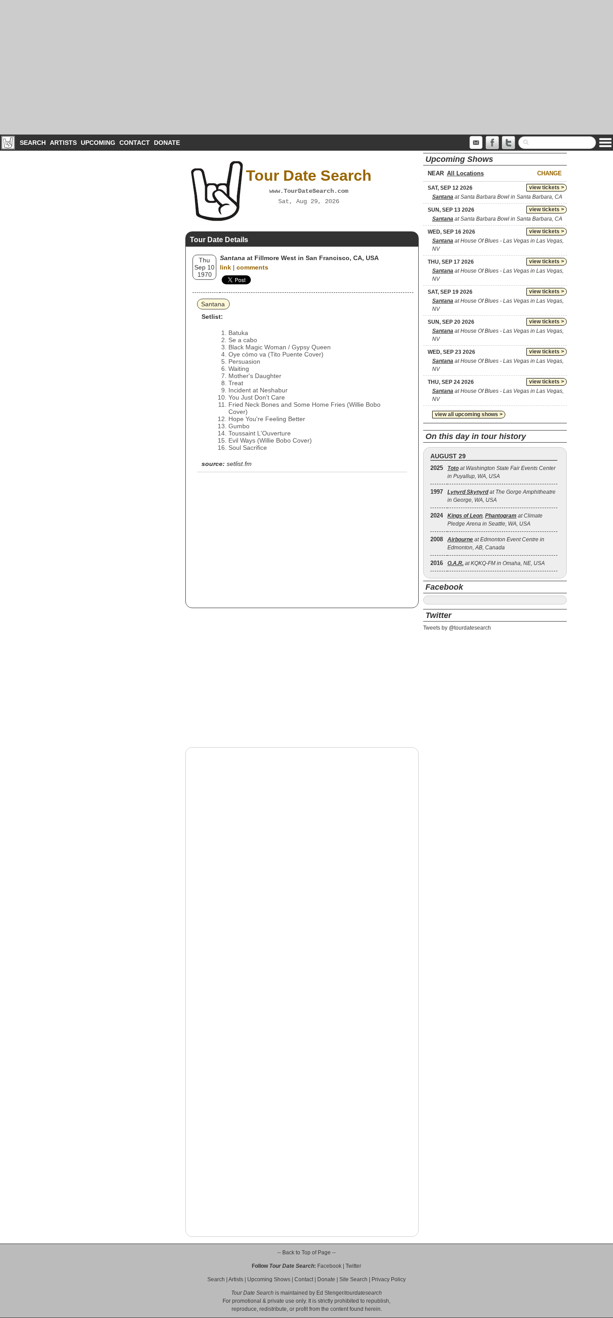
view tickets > (546, 187)
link (225, 267)
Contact (134, 142)
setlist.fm (239, 463)
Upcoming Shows (268, 1279)
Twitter (353, 1266)
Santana (213, 304)
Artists (63, 142)
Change (549, 173)
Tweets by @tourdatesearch (457, 628)
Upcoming (98, 142)
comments (252, 267)
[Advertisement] (306, 67)
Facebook (329, 1266)
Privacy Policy (389, 1279)
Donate (167, 142)
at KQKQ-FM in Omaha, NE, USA (496, 563)
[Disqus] (302, 869)
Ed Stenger (330, 1293)
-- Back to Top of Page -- (306, 1252)
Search (33, 142)
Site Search (353, 1279)
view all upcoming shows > (469, 414)
